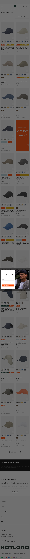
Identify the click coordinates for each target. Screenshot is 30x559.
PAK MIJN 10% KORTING (8, 285)
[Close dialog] (28, 271)
